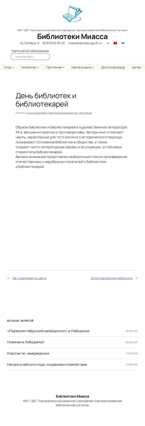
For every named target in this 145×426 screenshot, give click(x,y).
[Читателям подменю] (38, 67)
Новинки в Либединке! (25, 342)
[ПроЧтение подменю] (63, 67)
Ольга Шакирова (37, 112)
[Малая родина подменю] (93, 67)
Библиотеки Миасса (72, 36)
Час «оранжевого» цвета (29, 278)
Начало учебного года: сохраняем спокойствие (47, 364)
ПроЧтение (85, 112)
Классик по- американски (28, 353)
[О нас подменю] (13, 67)
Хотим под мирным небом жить (112, 278)
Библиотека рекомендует (63, 112)
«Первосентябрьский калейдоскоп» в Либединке (48, 331)
